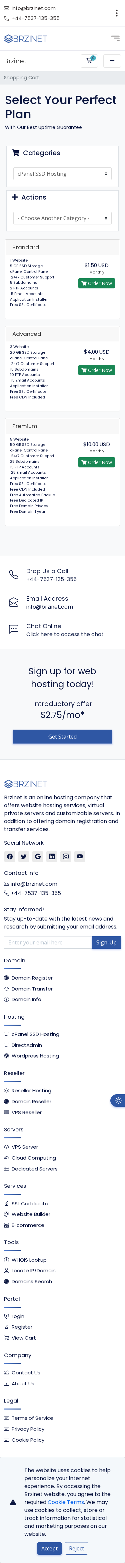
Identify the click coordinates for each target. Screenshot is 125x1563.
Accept (49, 1548)
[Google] (38, 856)
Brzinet (15, 61)
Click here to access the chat (65, 634)
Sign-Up (106, 942)
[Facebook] (10, 856)
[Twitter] (24, 856)
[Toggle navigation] (117, 13)
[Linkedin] (52, 856)
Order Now (99, 283)
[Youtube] (80, 856)
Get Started (62, 736)
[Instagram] (66, 856)
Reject (76, 1548)
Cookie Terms (66, 1502)
